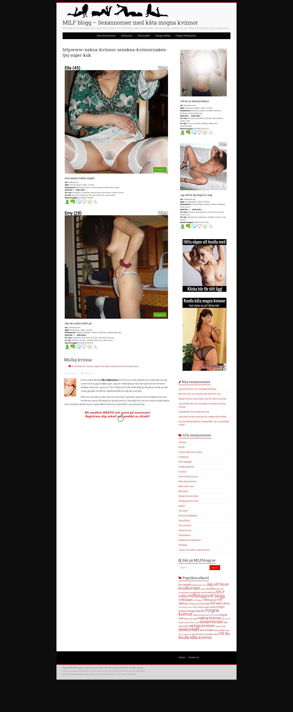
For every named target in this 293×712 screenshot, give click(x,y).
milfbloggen (186, 599)
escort (194, 585)
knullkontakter (184, 593)
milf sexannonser (185, 607)
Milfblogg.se (78, 668)
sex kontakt (206, 630)
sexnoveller (219, 630)
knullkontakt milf (197, 592)
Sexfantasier (185, 535)
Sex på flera (184, 520)
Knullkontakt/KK (78, 366)
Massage (183, 491)
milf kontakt (203, 603)
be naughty (185, 584)
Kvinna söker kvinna (188, 476)
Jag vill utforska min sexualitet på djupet (197, 389)
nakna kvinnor (209, 618)
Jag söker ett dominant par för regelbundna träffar (202, 416)
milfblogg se (210, 599)
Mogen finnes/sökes (102, 366)
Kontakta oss (93, 674)
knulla (210, 588)
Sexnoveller (143, 35)
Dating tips (126, 35)
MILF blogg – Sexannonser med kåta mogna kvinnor (130, 22)
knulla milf (219, 589)
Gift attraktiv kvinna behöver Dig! (194, 412)
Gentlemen (184, 457)
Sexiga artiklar (162, 35)
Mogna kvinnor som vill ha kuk (205, 615)
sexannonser (211, 621)
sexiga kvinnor (202, 625)
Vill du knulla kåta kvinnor (204, 635)
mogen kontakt (209, 607)
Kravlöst (89, 366)
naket (195, 619)
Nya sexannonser (106, 35)
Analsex (182, 442)
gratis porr (202, 585)
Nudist (182, 506)
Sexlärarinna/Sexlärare (190, 540)
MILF (220, 592)
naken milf (188, 619)
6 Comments (88, 373)
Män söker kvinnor (187, 481)
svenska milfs (211, 634)
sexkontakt (189, 629)
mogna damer (196, 611)
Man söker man (186, 486)
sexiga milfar (220, 626)
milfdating (192, 603)
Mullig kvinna (78, 359)
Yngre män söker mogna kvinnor (194, 550)
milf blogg (216, 596)
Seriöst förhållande (188, 515)
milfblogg (197, 595)
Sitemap (182, 657)
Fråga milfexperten (186, 35)
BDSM (181, 447)
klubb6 (203, 589)
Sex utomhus (185, 525)
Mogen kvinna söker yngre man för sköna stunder (202, 399)
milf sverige (197, 607)
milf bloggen (198, 600)
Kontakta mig (193, 657)
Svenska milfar (198, 634)
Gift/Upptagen (185, 462)
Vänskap (183, 545)
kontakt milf (210, 592)
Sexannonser (133, 366)
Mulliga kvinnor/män (119, 366)
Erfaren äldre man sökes (190, 452)
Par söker (183, 511)
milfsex (226, 603)
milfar (183, 596)
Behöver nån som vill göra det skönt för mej (199, 394)
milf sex (215, 603)
